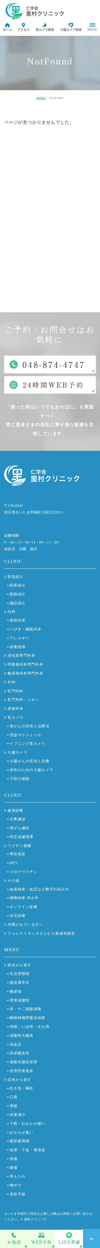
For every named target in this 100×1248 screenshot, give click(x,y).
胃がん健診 (20, 828)
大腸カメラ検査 (71, 30)
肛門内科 (15, 691)
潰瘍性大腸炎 (22, 1035)
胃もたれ (18, 1176)
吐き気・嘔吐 (22, 1088)
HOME (41, 98)
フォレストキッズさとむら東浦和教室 (41, 933)
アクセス (23, 30)
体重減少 (18, 1115)
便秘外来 (15, 708)
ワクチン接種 (19, 846)
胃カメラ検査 (45, 30)
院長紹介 (18, 585)
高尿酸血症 (20, 1053)
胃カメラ (15, 717)
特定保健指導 (22, 837)
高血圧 (16, 1044)
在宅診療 (18, 916)
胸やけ (16, 1185)
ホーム (7, 30)
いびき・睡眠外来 (25, 629)
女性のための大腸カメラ (31, 770)
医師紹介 (18, 594)
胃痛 (14, 1159)
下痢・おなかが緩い (28, 1123)
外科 (12, 682)
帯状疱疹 (18, 854)
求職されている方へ (25, 924)
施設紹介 (18, 603)
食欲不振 (18, 1194)
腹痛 (14, 1168)
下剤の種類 (20, 779)
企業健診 (18, 819)
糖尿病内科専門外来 (25, 673)
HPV (14, 863)
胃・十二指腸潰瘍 (25, 1009)
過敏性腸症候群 (24, 1062)
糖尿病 (16, 991)
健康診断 (15, 810)
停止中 (24, 898)
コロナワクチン (24, 872)
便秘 (14, 1106)
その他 (13, 881)
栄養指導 (18, 647)
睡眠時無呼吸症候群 (28, 1018)
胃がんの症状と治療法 (29, 726)
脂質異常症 (20, 982)
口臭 (14, 1097)
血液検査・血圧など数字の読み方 (39, 889)
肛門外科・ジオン (23, 700)
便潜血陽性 (20, 1000)
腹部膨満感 (20, 1141)
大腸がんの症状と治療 (29, 761)
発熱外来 (18, 620)
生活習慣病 (20, 974)
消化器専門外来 (21, 655)
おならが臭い (22, 1132)
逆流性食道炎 (22, 1071)
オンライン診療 (24, 907)
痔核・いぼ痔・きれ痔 (29, 1027)
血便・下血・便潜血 (28, 1150)
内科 (12, 612)
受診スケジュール (25, 735)
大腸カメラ (18, 752)
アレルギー (20, 638)
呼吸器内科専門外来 (25, 664)
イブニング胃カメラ (28, 743)
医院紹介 (15, 577)
